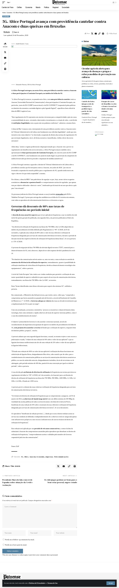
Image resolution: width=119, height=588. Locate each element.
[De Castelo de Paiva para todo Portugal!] (59, 2)
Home (4, 12)
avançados (59, 194)
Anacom (32, 457)
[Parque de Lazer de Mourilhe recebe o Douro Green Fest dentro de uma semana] (109, 94)
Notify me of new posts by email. (16, 545)
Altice (26, 457)
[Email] (95, 33)
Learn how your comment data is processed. (43, 555)
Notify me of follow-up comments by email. (19, 540)
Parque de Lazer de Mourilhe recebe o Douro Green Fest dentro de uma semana (109, 106)
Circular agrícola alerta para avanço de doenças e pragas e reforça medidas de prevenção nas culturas (99, 73)
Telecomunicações (61, 457)
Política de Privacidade (37, 583)
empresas (49, 457)
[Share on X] (92, 33)
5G (22, 457)
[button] (110, 583)
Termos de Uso (52, 583)
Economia (9, 12)
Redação (7, 32)
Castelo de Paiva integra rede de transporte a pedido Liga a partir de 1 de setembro (88, 107)
